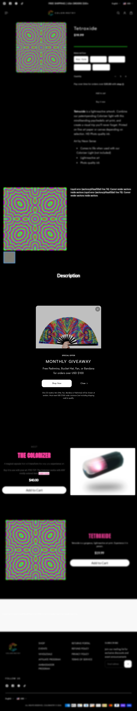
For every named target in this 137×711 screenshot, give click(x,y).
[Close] (97, 309)
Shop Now (56, 383)
